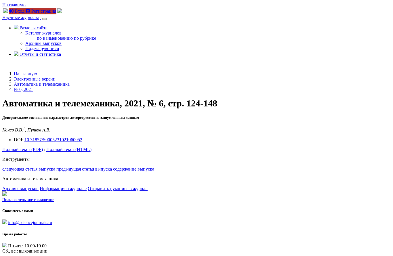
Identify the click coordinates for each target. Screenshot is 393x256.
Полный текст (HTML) (68, 149)
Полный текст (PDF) (22, 149)
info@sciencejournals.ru (30, 222)
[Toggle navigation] (44, 19)
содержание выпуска (133, 169)
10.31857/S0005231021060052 (53, 139)
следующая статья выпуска (28, 169)
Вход (19, 11)
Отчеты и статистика (39, 54)
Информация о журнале (63, 188)
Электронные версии (35, 79)
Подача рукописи (42, 48)
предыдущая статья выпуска (84, 169)
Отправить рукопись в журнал (118, 188)
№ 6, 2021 (23, 89)
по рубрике (85, 38)
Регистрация (43, 11)
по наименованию (55, 38)
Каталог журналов (43, 32)
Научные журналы (20, 17)
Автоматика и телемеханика (42, 84)
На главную (14, 4)
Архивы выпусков (43, 43)
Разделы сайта (32, 27)
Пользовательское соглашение (28, 200)
